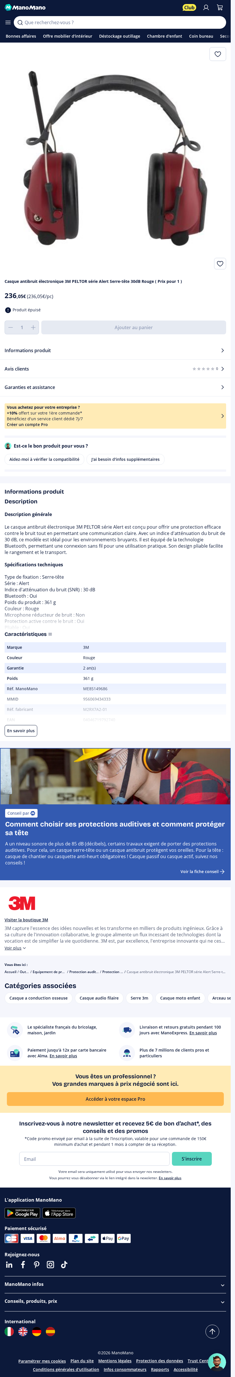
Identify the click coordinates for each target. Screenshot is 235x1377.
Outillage (27, 971)
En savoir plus (170, 1177)
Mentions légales (115, 1360)
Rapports (160, 1369)
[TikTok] (64, 1264)
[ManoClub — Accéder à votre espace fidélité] (189, 7)
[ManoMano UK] (23, 1331)
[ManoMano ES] (50, 1331)
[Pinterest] (36, 1264)
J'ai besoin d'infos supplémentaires (125, 459)
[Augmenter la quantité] (33, 327)
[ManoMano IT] (9, 1331)
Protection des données (159, 1360)
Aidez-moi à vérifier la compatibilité (44, 459)
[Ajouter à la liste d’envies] (220, 263)
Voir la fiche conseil (200, 871)
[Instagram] (50, 1264)
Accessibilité (186, 1369)
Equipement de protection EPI (57, 971)
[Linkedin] (9, 1264)
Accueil (10, 971)
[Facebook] (23, 1264)
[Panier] (220, 7)
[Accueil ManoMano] (91, 7)
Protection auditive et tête (91, 971)
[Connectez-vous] (206, 7)
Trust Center (200, 1360)
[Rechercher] (20, 22)
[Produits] (8, 22)
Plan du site (82, 1360)
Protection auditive (118, 971)
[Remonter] (212, 1331)
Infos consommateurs (125, 1369)
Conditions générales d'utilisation (66, 1369)
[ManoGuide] (217, 1362)
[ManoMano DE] (36, 1331)
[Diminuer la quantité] (10, 327)
